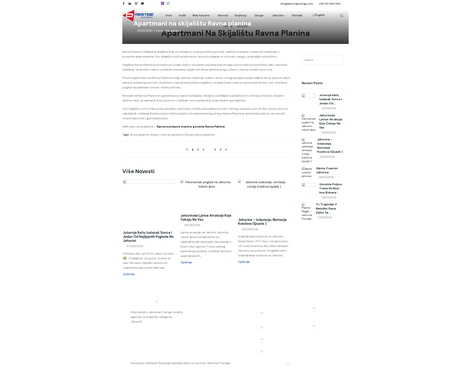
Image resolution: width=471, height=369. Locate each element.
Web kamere (200, 15)
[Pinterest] (203, 149)
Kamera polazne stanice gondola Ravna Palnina (191, 126)
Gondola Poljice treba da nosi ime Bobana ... (330, 188)
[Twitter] (188, 149)
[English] (317, 15)
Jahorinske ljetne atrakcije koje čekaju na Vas (205, 217)
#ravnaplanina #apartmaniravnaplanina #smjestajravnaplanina (172, 135)
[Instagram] (136, 3)
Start (168, 15)
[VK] (198, 149)
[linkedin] (215, 149)
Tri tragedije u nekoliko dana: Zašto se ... (326, 208)
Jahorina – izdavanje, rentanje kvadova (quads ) (262, 222)
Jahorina (278, 15)
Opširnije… (149, 321)
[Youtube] (142, 3)
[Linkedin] (130, 3)
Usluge (258, 15)
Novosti (223, 15)
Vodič (182, 15)
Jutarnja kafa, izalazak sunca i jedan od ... (330, 99)
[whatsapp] (220, 149)
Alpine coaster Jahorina (327, 170)
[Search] (339, 60)
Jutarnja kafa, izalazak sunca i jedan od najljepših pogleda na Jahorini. (148, 236)
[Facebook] (123, 3)
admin (175, 31)
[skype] (225, 149)
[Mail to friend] (209, 149)
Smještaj (240, 15)
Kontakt (297, 15)
